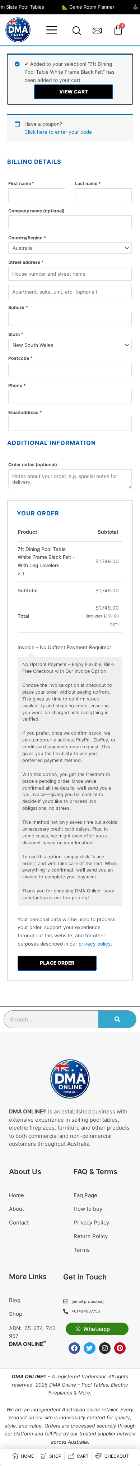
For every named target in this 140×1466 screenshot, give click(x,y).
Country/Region (27, 237)
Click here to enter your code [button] (58, 132)
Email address (25, 412)
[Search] (117, 1019)
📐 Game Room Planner (88, 7)
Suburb (18, 307)
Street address (26, 262)
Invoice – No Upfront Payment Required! (64, 647)
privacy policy (95, 944)
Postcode (20, 358)
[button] (52, 30)
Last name (88, 183)
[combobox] (70, 345)
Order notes (32, 464)
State (15, 334)
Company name (36, 210)
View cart (73, 92)
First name (21, 183)
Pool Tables (94, 1385)
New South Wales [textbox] (33, 345)
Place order (57, 963)
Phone (17, 385)
